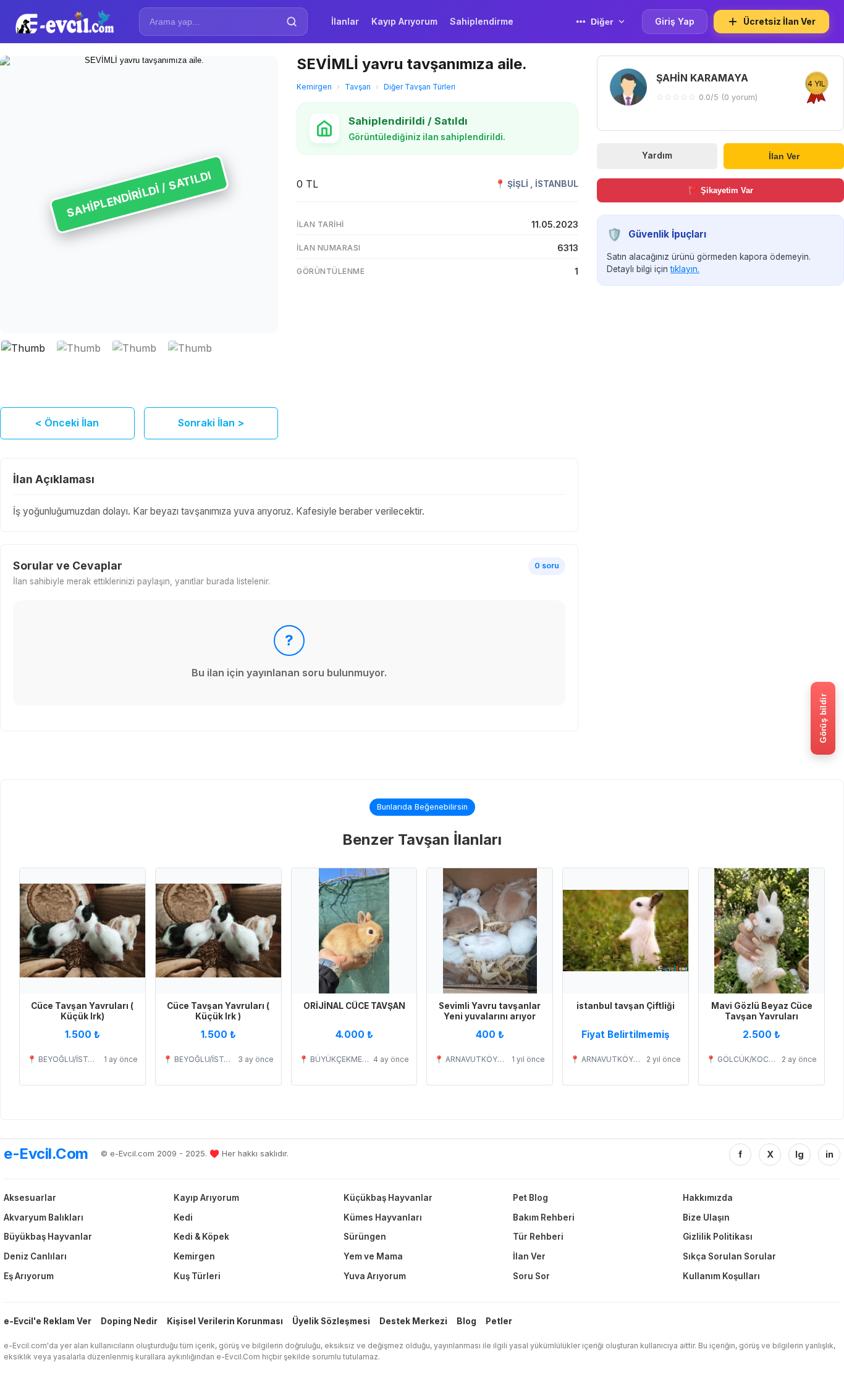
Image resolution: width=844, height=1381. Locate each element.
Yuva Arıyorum (375, 1276)
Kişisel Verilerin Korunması (225, 1321)
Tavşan (358, 86)
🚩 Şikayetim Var (720, 190)
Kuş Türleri (197, 1276)
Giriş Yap (674, 21)
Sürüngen (365, 1237)
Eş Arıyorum (29, 1276)
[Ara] (291, 21)
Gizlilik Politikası (718, 1237)
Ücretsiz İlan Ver (779, 21)
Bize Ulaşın (706, 1217)
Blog (466, 1321)
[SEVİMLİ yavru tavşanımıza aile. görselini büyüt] (139, 194)
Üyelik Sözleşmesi (331, 1321)
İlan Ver (784, 155)
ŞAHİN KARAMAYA (702, 78)
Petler (499, 1321)
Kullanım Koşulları (721, 1276)
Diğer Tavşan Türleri (419, 86)
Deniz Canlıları (35, 1256)
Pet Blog (530, 1198)
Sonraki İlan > (211, 423)
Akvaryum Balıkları (43, 1217)
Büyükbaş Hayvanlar (48, 1237)
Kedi (183, 1217)
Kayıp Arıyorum (206, 1198)
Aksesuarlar (30, 1198)
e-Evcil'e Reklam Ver (47, 1321)
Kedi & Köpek (201, 1237)
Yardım (657, 155)
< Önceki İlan (67, 423)
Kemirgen (314, 86)
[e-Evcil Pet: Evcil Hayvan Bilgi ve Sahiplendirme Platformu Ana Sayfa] (64, 21)
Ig (799, 1154)
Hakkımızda (708, 1198)
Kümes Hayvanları (383, 1217)
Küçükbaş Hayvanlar (388, 1198)
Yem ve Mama (373, 1256)
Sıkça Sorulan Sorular (729, 1256)
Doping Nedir (129, 1321)
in (829, 1154)
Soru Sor (531, 1276)
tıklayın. (684, 269)
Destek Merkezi (413, 1321)
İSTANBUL (556, 184)
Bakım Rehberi (544, 1217)
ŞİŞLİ (518, 184)
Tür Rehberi (538, 1237)
